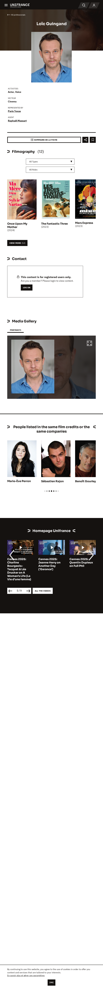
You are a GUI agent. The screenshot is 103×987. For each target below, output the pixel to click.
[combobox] (50, 162)
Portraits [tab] (15, 330)
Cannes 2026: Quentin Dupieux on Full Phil (81, 563)
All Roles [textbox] (33, 169)
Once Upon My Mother (17, 225)
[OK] (51, 982)
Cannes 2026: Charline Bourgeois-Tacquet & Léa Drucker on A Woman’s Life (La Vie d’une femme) (19, 569)
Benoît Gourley (85, 481)
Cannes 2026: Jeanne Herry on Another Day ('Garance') (49, 564)
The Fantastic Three (54, 223)
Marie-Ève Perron (19, 481)
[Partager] (85, 140)
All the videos (43, 591)
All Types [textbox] (33, 161)
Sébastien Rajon (52, 481)
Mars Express (84, 223)
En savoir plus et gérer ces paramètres (26, 975)
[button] (89, 343)
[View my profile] (94, 5)
